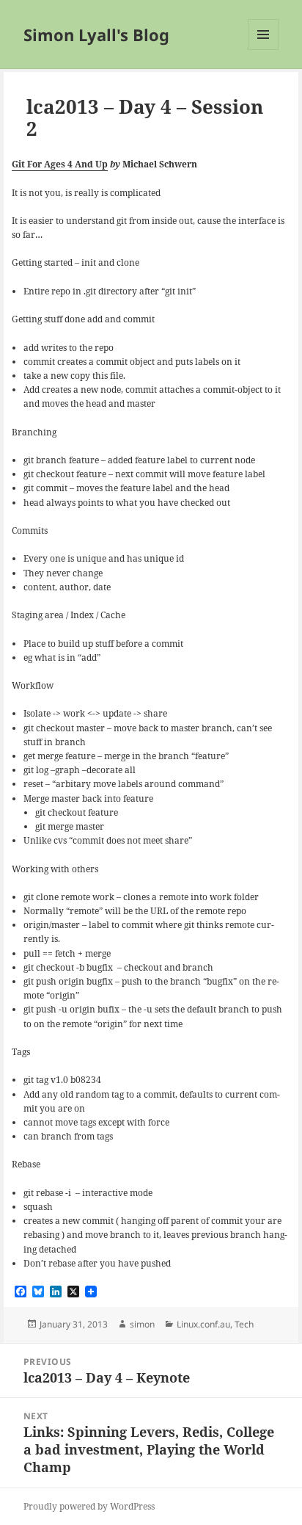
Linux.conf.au (203, 1324)
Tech (244, 1324)
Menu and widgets (263, 49)
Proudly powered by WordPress (89, 1506)
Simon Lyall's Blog (96, 34)
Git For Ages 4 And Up (60, 164)
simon (142, 1324)
